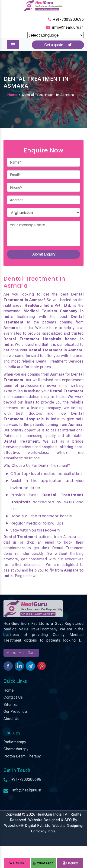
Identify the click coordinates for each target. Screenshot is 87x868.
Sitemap (10, 704)
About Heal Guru (21, 652)
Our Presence (15, 711)
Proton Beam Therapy (22, 756)
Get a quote (56, 45)
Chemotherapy (15, 749)
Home (12, 95)
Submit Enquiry (43, 254)
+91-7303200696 (68, 19)
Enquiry (71, 863)
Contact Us (13, 697)
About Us (11, 719)
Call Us (18, 863)
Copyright (13, 814)
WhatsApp (44, 863)
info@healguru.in (68, 27)
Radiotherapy (14, 742)
